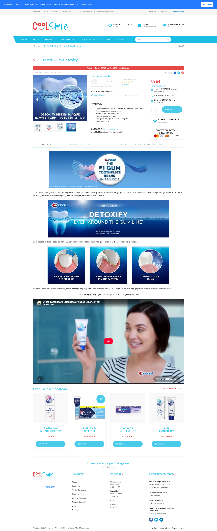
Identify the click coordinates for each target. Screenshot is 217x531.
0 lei (175, 25)
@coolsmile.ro (108, 467)
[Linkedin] (161, 519)
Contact (120, 39)
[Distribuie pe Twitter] (178, 72)
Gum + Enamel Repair (129, 95)
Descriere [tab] (46, 144)
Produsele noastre (42, 39)
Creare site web (178, 528)
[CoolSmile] (50, 25)
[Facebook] (151, 519)
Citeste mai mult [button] (87, 4)
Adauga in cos (171, 109)
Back (181, 46)
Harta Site (153, 528)
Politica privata (164, 528)
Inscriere (163, 12)
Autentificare (178, 12)
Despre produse (66, 39)
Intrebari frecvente (105, 12)
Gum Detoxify (99, 95)
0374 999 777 (118, 27)
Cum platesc (67, 12)
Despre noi (37, 12)
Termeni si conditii (79, 502)
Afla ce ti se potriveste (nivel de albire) (142, 144)
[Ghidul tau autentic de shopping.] (50, 487)
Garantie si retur (84, 12)
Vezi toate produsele (172, 388)
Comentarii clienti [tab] (80, 144)
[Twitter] (156, 519)
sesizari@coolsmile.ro (157, 513)
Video (107, 39)
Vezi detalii (42, 444)
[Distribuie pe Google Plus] (182, 72)
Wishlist (152, 12)
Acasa (24, 39)
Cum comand (52, 12)
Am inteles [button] (207, 5)
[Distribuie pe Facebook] (174, 72)
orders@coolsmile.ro (149, 27)
